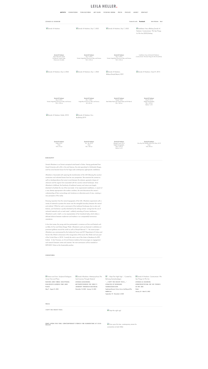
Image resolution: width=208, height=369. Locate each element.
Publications (85, 12)
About (135, 12)
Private (128, 12)
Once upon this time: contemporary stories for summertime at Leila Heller (73, 324)
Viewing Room (109, 12)
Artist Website (154, 21)
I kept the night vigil (54, 310)
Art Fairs (97, 12)
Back (161, 21)
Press (120, 12)
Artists (63, 12)
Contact (144, 12)
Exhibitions (73, 12)
